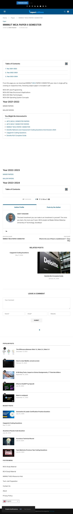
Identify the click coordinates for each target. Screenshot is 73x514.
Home (5, 18)
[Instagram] (32, 6)
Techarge (51, 511)
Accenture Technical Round (25, 438)
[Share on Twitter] (41, 199)
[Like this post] (37, 199)
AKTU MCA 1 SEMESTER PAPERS (18, 124)
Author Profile (19, 207)
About (5, 491)
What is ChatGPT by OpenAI (25, 384)
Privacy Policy (7, 496)
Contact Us (6, 486)
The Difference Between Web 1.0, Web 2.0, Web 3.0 (32, 349)
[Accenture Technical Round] (8, 441)
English (8, 501)
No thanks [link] (27, 509)
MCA (34, 83)
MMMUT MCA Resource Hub (13, 476)
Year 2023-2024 (12, 76)
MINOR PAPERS (8, 174)
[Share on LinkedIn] (45, 199)
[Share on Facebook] (39, 199)
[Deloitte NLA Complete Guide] (53, 262)
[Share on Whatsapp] (47, 199)
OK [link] (21, 509)
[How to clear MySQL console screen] (8, 364)
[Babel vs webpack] (8, 398)
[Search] (65, 11)
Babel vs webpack (22, 395)
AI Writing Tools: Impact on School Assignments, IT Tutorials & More (38, 372)
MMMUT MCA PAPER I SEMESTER (18, 127)
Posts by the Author (54, 207)
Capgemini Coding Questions (16, 133)
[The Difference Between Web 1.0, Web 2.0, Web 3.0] (8, 352)
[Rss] (45, 6)
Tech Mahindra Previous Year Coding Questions (31, 450)
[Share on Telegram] (49, 199)
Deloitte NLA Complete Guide (16, 135)
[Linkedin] (35, 6)
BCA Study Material (9, 471)
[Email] (40, 6)
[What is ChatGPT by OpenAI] (8, 387)
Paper (13, 18)
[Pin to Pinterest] (43, 199)
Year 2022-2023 (12, 72)
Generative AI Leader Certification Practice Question (33, 411)
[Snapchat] (43, 6)
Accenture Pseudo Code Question (14, 431)
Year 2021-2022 (12, 68)
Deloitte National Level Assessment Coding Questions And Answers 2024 (31, 130)
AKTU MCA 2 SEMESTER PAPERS (18, 121)
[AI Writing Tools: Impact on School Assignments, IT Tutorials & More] (8, 375)
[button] (30, 2)
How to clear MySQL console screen (27, 361)
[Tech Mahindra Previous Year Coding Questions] (8, 453)
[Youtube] (37, 6)
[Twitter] (29, 6)
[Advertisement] (36, 44)
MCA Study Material (9, 467)
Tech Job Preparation (10, 481)
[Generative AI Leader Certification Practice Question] (8, 414)
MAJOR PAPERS (8, 178)
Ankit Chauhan (12, 27)
